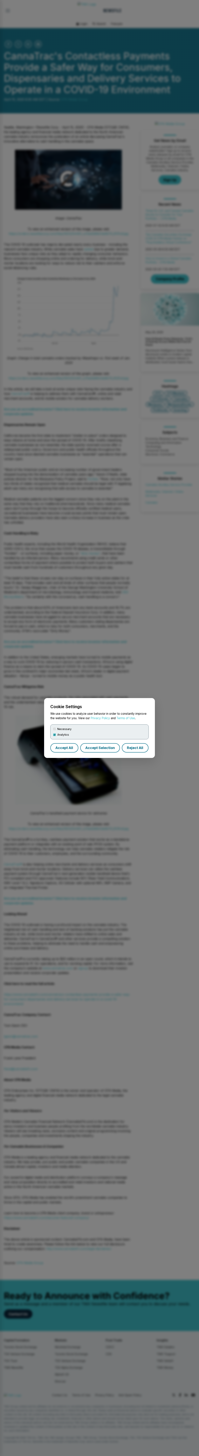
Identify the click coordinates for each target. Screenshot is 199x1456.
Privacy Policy (100, 718)
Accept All (64, 748)
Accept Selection (100, 748)
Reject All (135, 748)
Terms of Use (125, 718)
